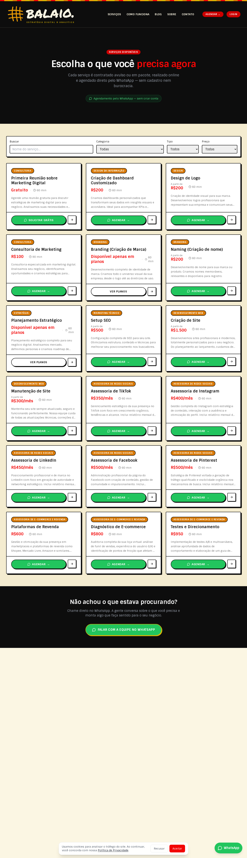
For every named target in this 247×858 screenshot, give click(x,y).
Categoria (102, 141)
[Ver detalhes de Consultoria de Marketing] (72, 290)
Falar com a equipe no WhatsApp (126, 630)
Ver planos (118, 291)
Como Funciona (138, 14)
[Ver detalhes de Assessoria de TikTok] (152, 430)
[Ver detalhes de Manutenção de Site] (72, 430)
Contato (188, 14)
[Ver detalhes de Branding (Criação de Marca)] (152, 291)
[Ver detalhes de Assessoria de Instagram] (231, 430)
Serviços (114, 14)
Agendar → (213, 14)
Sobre (171, 14)
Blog (158, 14)
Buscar (14, 141)
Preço (206, 141)
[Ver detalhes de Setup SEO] (152, 361)
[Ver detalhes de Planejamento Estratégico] (72, 362)
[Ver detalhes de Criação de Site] (231, 361)
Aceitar (177, 848)
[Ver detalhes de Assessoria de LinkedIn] (72, 497)
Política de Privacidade (113, 850)
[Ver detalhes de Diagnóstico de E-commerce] (152, 564)
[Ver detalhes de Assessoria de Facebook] (152, 497)
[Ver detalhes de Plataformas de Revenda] (72, 564)
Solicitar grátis (41, 220)
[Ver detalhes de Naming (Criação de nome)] (231, 290)
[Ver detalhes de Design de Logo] (231, 220)
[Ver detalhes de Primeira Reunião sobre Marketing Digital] (72, 220)
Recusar (159, 848)
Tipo (170, 141)
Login (233, 14)
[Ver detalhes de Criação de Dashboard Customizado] (152, 220)
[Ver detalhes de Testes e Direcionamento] (231, 564)
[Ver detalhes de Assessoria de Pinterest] (231, 497)
